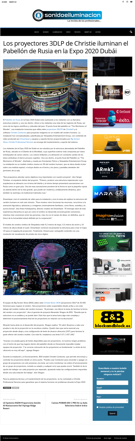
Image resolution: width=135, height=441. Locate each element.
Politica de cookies (120, 438)
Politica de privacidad (93, 438)
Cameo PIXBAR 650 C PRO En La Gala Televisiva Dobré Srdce (69, 404)
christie (15, 388)
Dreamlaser (25, 139)
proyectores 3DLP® (54, 129)
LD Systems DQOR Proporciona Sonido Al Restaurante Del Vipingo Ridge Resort (22, 405)
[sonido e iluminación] (67, 16)
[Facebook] (123, 2)
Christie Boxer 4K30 (52, 303)
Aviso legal (107, 438)
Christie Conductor (18, 133)
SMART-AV (12, 2)
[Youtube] (131, 2)
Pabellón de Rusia (12, 120)
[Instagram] (127, 2)
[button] (131, 32)
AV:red (4, 2)
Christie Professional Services (21, 142)
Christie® (70, 129)
